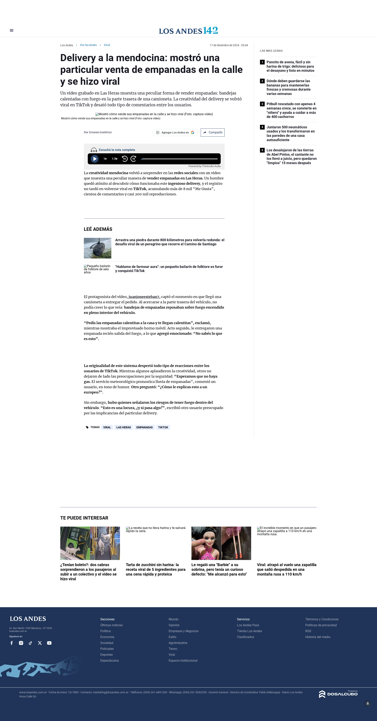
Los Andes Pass (248, 625)
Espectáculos (109, 660)
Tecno (173, 649)
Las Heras (123, 427)
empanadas (144, 427)
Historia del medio (317, 637)
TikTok (163, 427)
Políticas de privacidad (321, 625)
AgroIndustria (178, 643)
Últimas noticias (111, 625)
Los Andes (66, 45)
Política (105, 631)
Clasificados (245, 637)
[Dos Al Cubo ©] (338, 697)
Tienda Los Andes (249, 631)
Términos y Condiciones (322, 619)
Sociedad (106, 643)
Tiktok (30, 643)
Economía (107, 637)
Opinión (174, 625)
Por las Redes (88, 45)
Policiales (107, 649)
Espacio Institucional (183, 660)
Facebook (11, 643)
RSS (308, 631)
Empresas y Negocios (184, 631)
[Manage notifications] (368, 703)
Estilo (172, 637)
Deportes (106, 655)
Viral (107, 427)
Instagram (21, 643)
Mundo (173, 619)
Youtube (49, 643)
